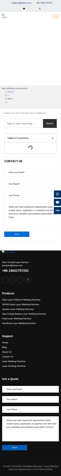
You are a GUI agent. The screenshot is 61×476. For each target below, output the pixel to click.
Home (10, 92)
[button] (53, 138)
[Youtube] (13, 280)
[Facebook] (5, 280)
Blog (10, 98)
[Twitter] (40, 8)
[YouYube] (24, 8)
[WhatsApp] (57, 194)
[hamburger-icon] (55, 16)
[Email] (57, 202)
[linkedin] (20, 280)
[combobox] (23, 123)
